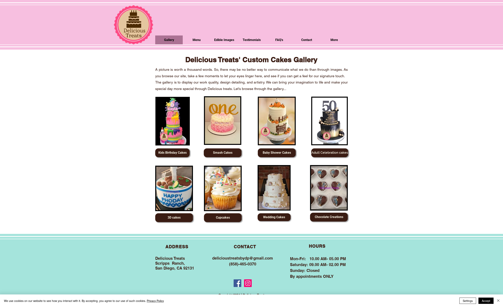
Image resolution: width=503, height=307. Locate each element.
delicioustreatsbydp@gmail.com (242, 258)
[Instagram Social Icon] (248, 283)
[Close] (498, 301)
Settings (468, 301)
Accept (486, 301)
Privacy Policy (155, 301)
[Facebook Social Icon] (237, 283)
